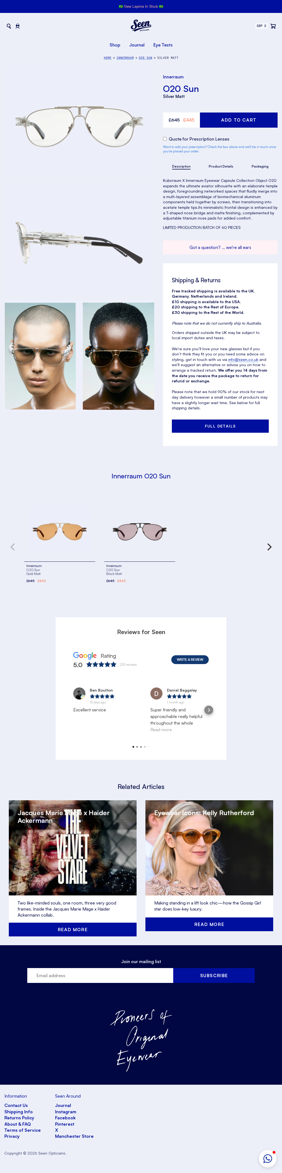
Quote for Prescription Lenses (198, 139)
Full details (220, 426)
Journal (137, 45)
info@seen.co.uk (243, 359)
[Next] (269, 547)
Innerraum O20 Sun (141, 476)
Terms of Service (22, 1130)
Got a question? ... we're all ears (220, 247)
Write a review (190, 659)
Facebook (65, 1117)
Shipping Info (18, 1111)
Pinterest (64, 1124)
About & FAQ (17, 1124)
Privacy (12, 1136)
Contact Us (16, 1105)
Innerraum (173, 77)
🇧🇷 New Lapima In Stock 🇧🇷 (141, 6)
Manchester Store (74, 1136)
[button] (267, 1158)
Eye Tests (163, 45)
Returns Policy (19, 1117)
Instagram (65, 1111)
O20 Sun (181, 88)
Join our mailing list (141, 961)
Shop (115, 45)
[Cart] (273, 26)
